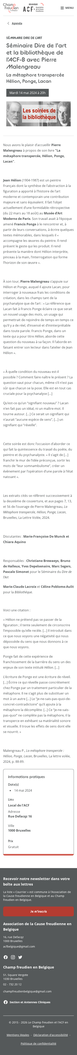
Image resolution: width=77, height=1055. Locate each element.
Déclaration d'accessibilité (50, 1035)
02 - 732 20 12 (12, 984)
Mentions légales (18, 1035)
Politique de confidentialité (38, 1043)
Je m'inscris (38, 911)
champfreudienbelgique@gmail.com (27, 991)
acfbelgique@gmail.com (19, 946)
